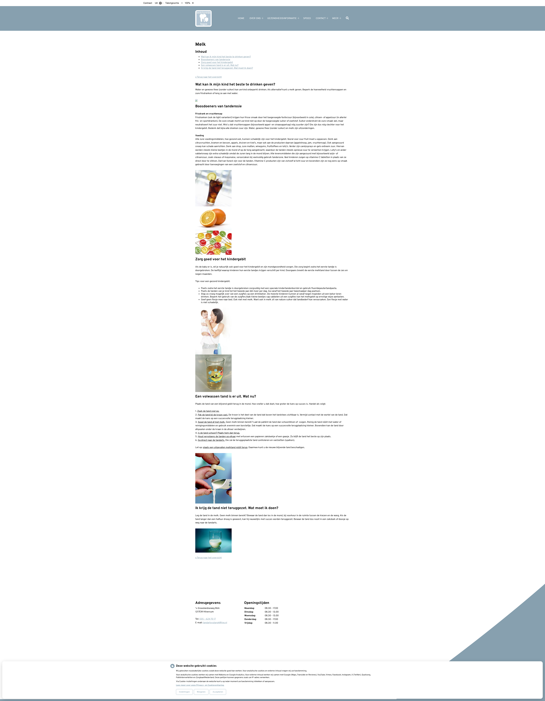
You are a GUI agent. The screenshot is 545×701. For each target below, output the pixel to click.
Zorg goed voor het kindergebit (217, 62)
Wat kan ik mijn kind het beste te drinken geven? (226, 56)
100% (187, 3)
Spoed (307, 18)
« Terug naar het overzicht (208, 77)
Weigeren (201, 692)
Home (241, 18)
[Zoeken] (347, 18)
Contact (321, 18)
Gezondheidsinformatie (282, 18)
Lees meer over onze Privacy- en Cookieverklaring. (200, 685)
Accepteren (218, 692)
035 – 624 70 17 (207, 619)
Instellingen (184, 692)
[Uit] (161, 3)
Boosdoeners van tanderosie (215, 59)
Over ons (255, 18)
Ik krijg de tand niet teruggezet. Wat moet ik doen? (227, 68)
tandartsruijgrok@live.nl (215, 622)
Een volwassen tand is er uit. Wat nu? (219, 65)
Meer (335, 18)
